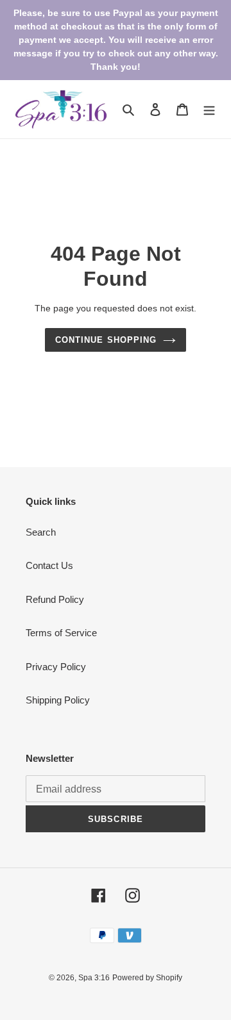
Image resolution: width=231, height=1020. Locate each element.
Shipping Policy (58, 700)
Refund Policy (55, 599)
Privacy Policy (56, 666)
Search (41, 532)
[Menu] (209, 109)
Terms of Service (61, 632)
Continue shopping (106, 340)
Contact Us (49, 565)
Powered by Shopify (147, 977)
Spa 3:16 (94, 977)
